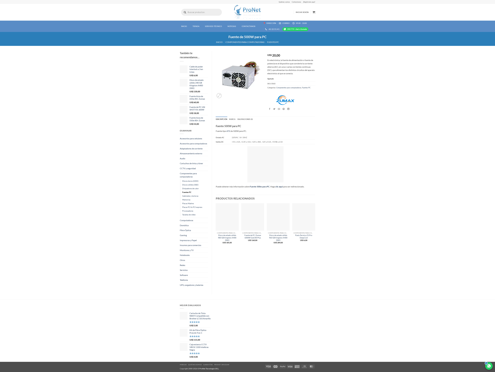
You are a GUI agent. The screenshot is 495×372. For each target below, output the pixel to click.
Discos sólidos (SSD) (190, 185)
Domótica (184, 225)
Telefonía (184, 280)
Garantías (208, 365)
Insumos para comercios (190, 245)
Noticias (232, 26)
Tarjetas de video (189, 215)
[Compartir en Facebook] (270, 109)
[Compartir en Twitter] (274, 109)
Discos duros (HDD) (190, 181)
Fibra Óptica (185, 230)
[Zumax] (285, 100)
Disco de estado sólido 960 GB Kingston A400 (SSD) (278, 237)
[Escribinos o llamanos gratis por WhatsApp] (489, 366)
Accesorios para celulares (191, 138)
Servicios (184, 270)
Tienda (196, 26)
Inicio (184, 26)
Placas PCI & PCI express (192, 207)
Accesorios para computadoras (193, 143)
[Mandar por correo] (279, 109)
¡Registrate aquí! (309, 2)
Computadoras (186, 220)
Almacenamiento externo (191, 153)
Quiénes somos (284, 2)
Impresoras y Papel (188, 240)
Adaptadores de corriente (191, 148)
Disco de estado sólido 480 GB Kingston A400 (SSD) (227, 237)
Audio (182, 158)
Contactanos (296, 2)
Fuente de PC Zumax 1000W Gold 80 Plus (252, 236)
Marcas (183, 365)
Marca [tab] (232, 119)
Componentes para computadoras (244, 42)
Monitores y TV (187, 250)
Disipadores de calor (190, 188)
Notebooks (185, 255)
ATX (228, 131)
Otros (182, 260)
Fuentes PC (273, 42)
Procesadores (187, 211)
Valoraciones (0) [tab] (245, 119)
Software (184, 275)
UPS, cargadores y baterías (191, 285)
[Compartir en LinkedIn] (288, 109)
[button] (302, 12)
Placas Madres (188, 203)
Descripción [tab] (221, 119)
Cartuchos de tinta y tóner (191, 163)
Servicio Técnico (213, 26)
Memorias (186, 200)
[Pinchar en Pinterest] (284, 109)
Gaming (183, 235)
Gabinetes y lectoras (190, 196)
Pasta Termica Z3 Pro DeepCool (303, 236)
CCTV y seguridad (188, 168)
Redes (182, 265)
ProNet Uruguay (221, 365)
